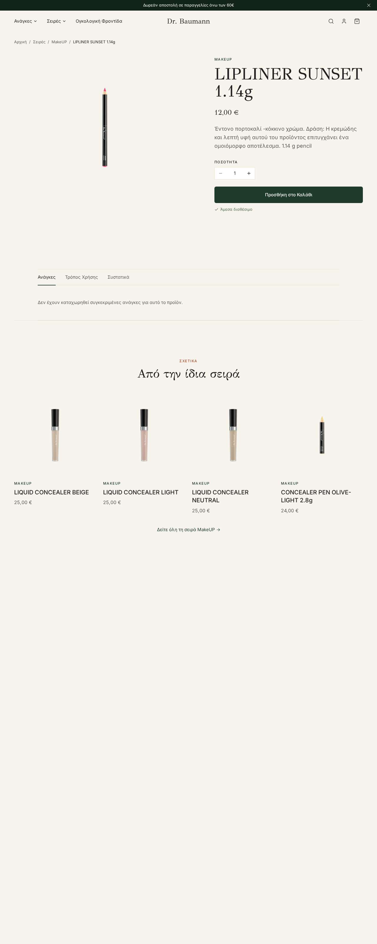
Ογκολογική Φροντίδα (99, 21)
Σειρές (54, 21)
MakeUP (59, 41)
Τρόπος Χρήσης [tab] (81, 277)
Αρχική (20, 41)
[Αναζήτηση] (331, 21)
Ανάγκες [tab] (47, 277)
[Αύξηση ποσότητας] (249, 173)
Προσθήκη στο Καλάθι (288, 194)
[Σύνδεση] (344, 21)
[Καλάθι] (357, 21)
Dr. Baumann (188, 21)
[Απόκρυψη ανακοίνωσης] (368, 5)
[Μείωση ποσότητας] (220, 173)
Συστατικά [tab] (118, 277)
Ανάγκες (23, 21)
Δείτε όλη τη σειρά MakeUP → (188, 529)
